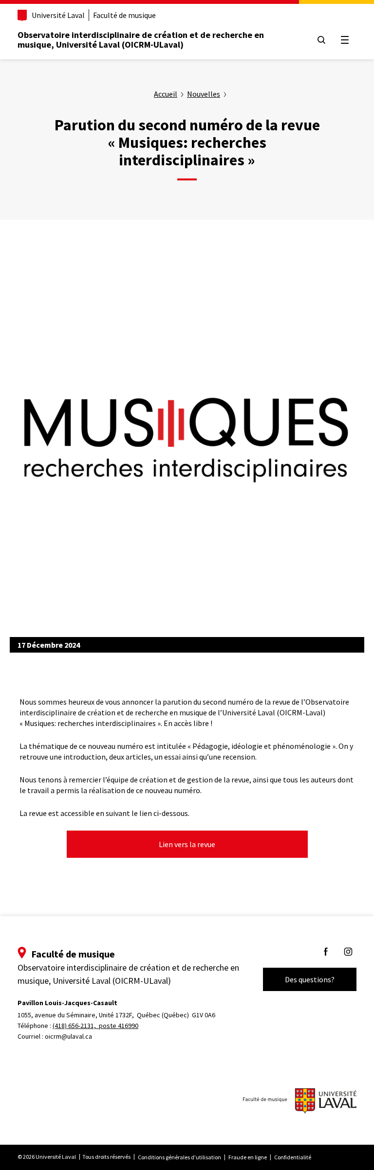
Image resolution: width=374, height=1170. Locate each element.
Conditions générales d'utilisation (179, 1157)
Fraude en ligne (247, 1157)
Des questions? (310, 979)
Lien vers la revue (187, 844)
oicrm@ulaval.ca (68, 1036)
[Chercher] (321, 40)
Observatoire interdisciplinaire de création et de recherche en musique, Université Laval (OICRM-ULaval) (141, 39)
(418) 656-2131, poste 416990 (95, 1025)
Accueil (165, 94)
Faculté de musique (124, 15)
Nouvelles (203, 94)
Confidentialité (292, 1157)
